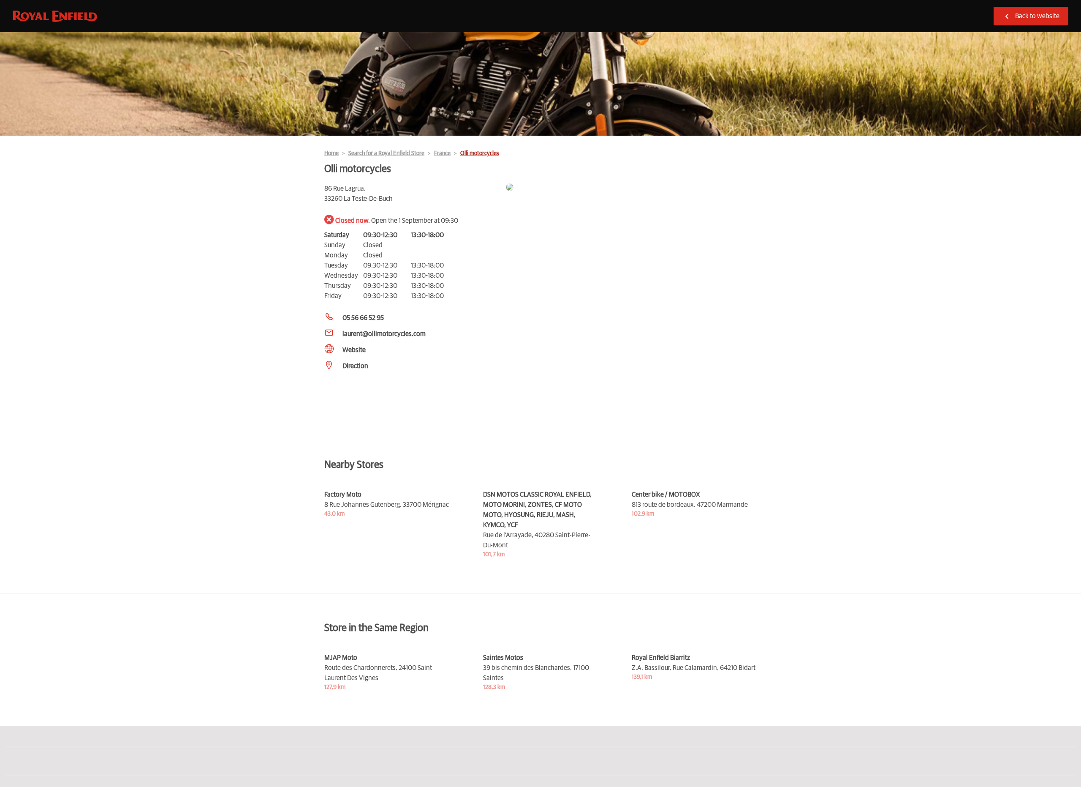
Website (354, 350)
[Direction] (631, 187)
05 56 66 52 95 (363, 317)
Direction (355, 366)
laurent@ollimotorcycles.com (384, 334)
